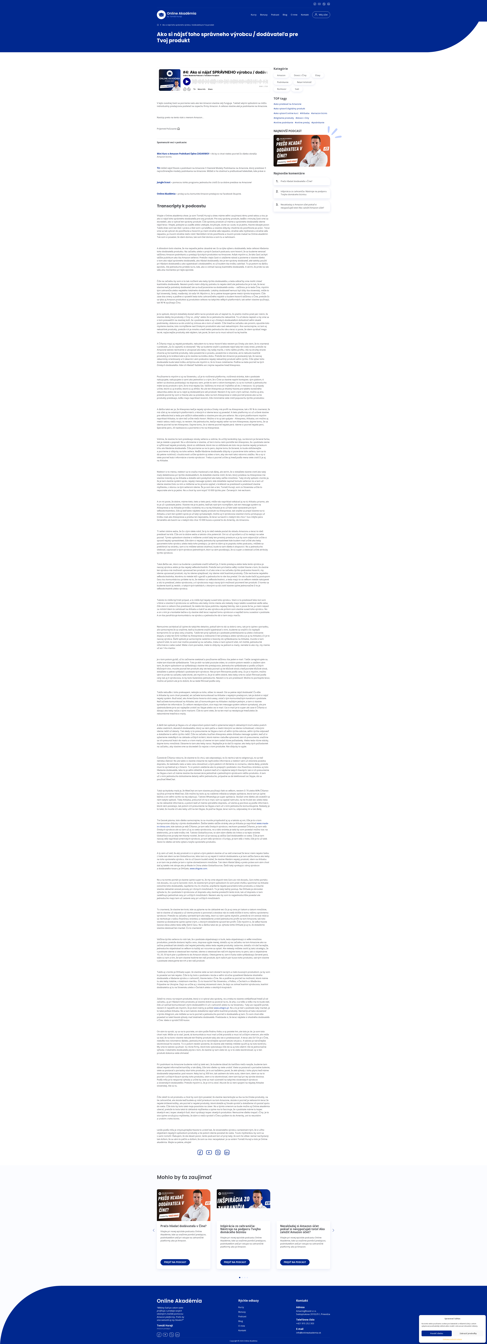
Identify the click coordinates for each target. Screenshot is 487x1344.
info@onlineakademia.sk (308, 1332)
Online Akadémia (179, 1300)
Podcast (275, 14)
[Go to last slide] (154, 1230)
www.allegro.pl (221, 1007)
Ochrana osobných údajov (452, 1339)
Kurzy (254, 14)
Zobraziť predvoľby (468, 1333)
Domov (158, 25)
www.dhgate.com (198, 868)
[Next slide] (333, 1230)
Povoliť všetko (436, 1333)
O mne (294, 14)
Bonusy (264, 14)
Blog (285, 14)
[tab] (239, 1277)
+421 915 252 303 (305, 1323)
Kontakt (305, 14)
